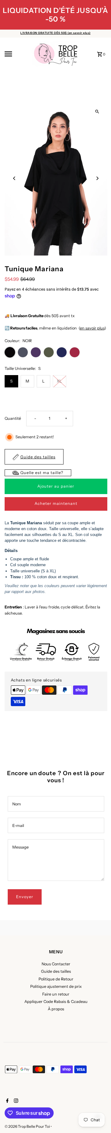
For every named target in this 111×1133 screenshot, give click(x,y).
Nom (16, 804)
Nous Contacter (56, 964)
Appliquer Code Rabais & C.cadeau (56, 1001)
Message (20, 847)
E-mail (18, 825)
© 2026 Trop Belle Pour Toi (28, 1126)
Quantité (13, 418)
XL (59, 381)
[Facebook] (7, 1101)
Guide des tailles (56, 971)
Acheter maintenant (56, 503)
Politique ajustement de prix (56, 986)
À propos (56, 1009)
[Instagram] (15, 1101)
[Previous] (15, 178)
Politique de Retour (56, 979)
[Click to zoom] (97, 111)
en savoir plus (92, 328)
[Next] (97, 178)
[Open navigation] (15, 54)
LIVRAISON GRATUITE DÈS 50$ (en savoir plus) (55, 33)
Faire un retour (55, 994)
